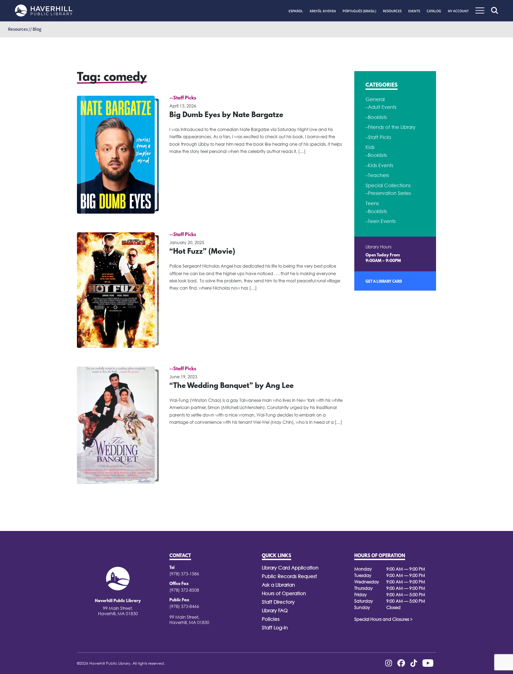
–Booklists (376, 117)
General (375, 99)
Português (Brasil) (359, 11)
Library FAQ (275, 610)
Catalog (434, 11)
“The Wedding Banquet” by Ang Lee (231, 386)
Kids (370, 147)
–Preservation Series (388, 193)
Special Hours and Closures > (383, 619)
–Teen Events (381, 221)
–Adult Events (381, 107)
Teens (372, 203)
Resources (392, 11)
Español (296, 11)
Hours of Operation (284, 593)
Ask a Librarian (278, 585)
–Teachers (377, 175)
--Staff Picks (182, 98)
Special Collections (388, 185)
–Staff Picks (378, 137)
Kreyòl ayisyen (323, 11)
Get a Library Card (384, 281)
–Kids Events (379, 165)
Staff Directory (278, 602)
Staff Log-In (275, 627)
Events (414, 11)
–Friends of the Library (390, 127)
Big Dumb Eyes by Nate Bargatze (226, 115)
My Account (458, 11)
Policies (270, 619)
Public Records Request (289, 576)
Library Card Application (290, 568)
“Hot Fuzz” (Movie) (202, 252)
